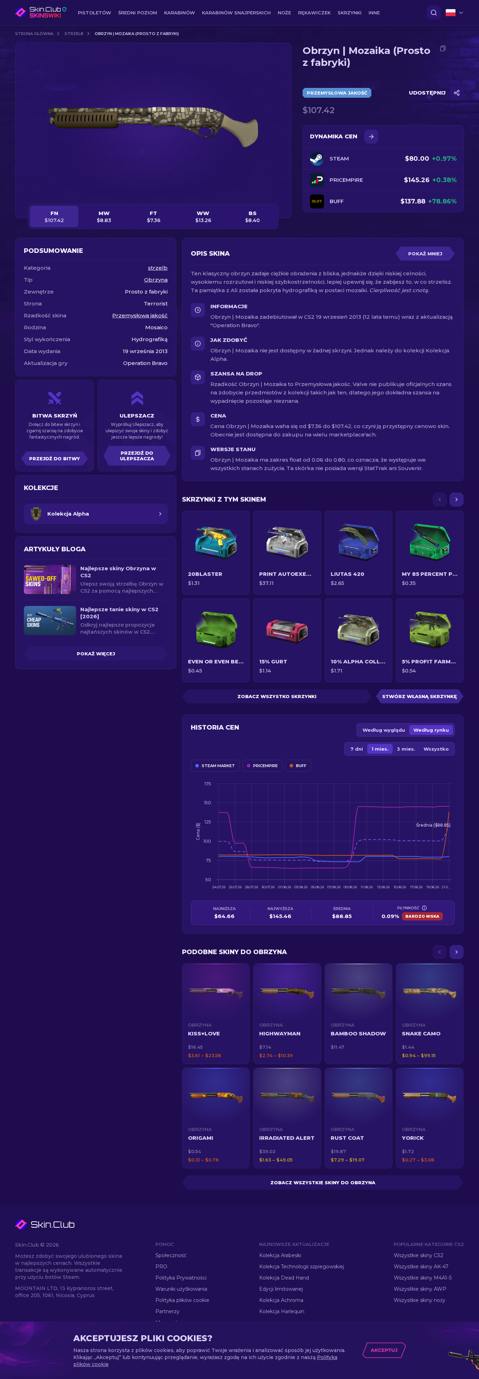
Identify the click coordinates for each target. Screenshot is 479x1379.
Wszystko (436, 749)
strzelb (74, 33)
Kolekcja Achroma (281, 1300)
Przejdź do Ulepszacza (137, 455)
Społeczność (171, 1255)
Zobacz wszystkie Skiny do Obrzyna (322, 1182)
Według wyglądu (384, 730)
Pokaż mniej (425, 253)
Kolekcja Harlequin (281, 1311)
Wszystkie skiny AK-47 (421, 1266)
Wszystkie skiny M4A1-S (423, 1278)
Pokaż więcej (96, 653)
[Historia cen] (371, 137)
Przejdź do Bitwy (54, 458)
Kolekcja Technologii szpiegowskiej (301, 1266)
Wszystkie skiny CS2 (418, 1255)
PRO (161, 1266)
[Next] (457, 499)
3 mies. (406, 749)
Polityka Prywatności (181, 1278)
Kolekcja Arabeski (280, 1255)
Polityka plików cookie (182, 1300)
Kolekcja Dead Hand (284, 1278)
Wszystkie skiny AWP (420, 1289)
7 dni (356, 749)
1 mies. (380, 749)
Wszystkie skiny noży (419, 1300)
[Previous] (440, 499)
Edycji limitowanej (281, 1289)
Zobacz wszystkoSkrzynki (276, 696)
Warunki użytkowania (181, 1289)
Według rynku (431, 730)
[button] (215, 1014)
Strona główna (34, 33)
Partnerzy (167, 1311)
